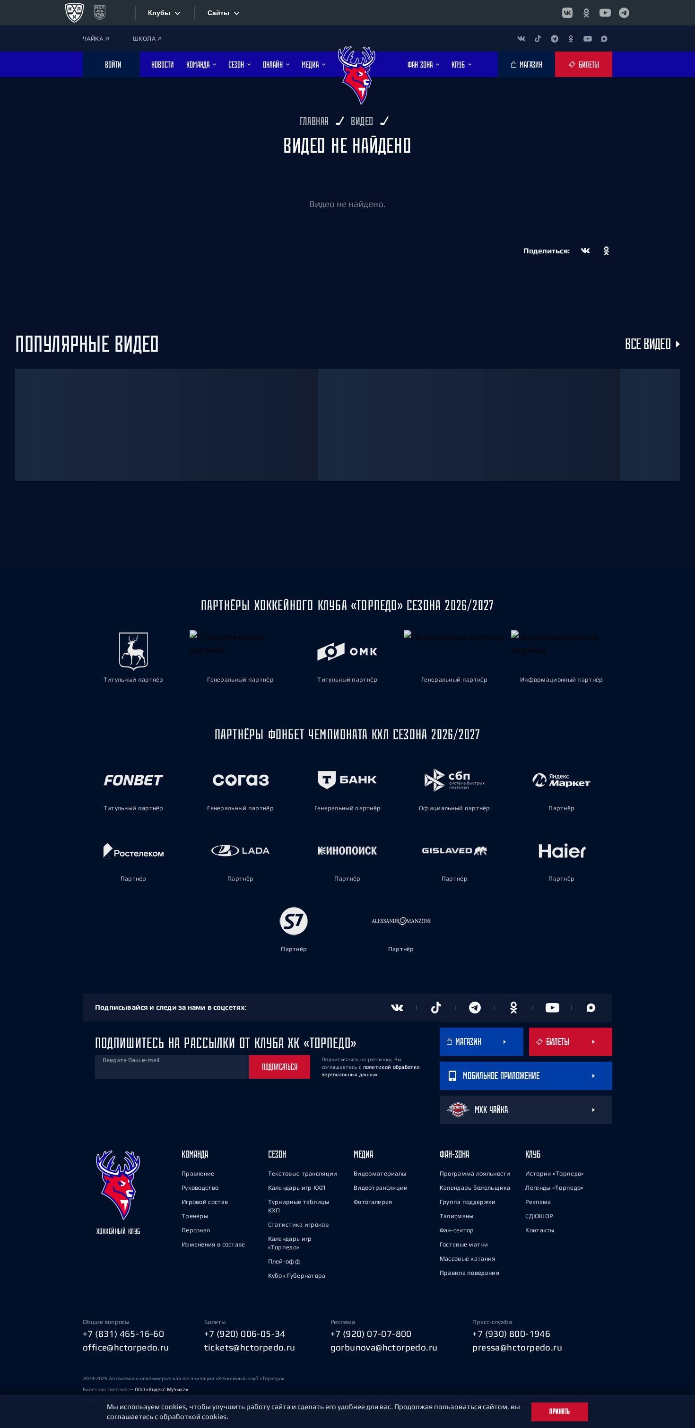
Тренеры (195, 1216)
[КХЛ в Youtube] (605, 13)
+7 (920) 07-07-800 (371, 1333)
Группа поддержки (468, 1201)
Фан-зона (454, 1154)
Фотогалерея (373, 1201)
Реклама (538, 1201)
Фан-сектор (457, 1230)
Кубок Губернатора (297, 1275)
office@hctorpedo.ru (126, 1347)
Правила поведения (469, 1272)
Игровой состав (205, 1201)
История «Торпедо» (554, 1173)
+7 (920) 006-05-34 (245, 1333)
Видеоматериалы (380, 1173)
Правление (198, 1173)
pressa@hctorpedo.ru (517, 1347)
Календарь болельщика (475, 1187)
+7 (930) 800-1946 (511, 1333)
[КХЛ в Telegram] (624, 13)
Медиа (363, 1154)
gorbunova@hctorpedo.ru (384, 1347)
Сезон (277, 1154)
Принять (559, 1411)
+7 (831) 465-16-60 (123, 1333)
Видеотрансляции (381, 1187)
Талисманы (457, 1216)
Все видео (647, 344)
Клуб (532, 1154)
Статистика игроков (298, 1224)
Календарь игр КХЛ (297, 1187)
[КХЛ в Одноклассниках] (586, 13)
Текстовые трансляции (303, 1173)
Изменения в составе (213, 1244)
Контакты (539, 1230)
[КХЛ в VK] (567, 13)
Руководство (200, 1187)
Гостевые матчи (464, 1244)
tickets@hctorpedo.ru (249, 1347)
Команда (195, 1154)
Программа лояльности (475, 1173)
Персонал (196, 1230)
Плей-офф (284, 1261)
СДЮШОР (539, 1216)
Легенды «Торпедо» (554, 1187)
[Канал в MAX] (604, 38)
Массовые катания (467, 1258)
